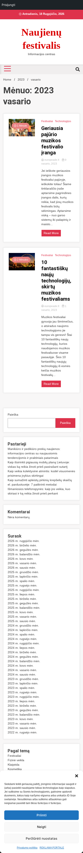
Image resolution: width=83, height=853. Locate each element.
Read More (51, 233)
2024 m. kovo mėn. (21, 665)
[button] (76, 776)
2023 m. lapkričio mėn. (23, 683)
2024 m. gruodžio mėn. (23, 625)
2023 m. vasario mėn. (22, 723)
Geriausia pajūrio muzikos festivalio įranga (52, 140)
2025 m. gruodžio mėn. (23, 572)
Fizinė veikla (16, 760)
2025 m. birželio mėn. (22, 598)
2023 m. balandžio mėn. (24, 714)
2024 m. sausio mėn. (22, 674)
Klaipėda (13, 764)
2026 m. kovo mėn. (21, 558)
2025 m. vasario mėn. (22, 616)
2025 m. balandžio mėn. (24, 607)
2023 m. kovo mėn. (21, 719)
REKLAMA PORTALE (52, 847)
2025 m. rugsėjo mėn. (22, 585)
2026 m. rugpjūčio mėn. (24, 541)
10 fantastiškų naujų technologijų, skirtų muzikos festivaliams (56, 280)
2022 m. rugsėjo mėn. (22, 732)
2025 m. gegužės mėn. (23, 603)
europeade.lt (52, 159)
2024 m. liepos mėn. (21, 647)
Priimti (42, 815)
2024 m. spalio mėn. (21, 634)
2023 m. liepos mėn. (21, 701)
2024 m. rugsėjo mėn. (22, 639)
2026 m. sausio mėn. (22, 567)
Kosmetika (15, 769)
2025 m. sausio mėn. (22, 621)
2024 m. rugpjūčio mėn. (24, 643)
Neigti (41, 827)
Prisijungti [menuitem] (8, 5)
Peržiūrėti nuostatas (41, 838)
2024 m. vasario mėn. (22, 670)
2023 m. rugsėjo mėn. (22, 692)
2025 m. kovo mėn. (21, 612)
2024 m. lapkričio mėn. (23, 630)
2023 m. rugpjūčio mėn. (24, 696)
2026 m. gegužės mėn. (23, 549)
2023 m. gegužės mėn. (23, 710)
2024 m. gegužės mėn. (23, 656)
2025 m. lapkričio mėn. (23, 576)
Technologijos (63, 121)
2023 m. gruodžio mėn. (23, 679)
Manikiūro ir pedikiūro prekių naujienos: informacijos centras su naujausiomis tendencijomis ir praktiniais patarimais (34, 453)
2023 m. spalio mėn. (21, 688)
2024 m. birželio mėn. (22, 652)
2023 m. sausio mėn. (22, 728)
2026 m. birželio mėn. (22, 545)
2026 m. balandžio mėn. (24, 554)
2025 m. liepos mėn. (21, 594)
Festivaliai (47, 121)
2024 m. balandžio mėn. (24, 661)
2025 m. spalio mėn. (21, 581)
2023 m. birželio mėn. (22, 705)
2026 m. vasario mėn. (22, 563)
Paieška (13, 414)
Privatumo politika (27, 847)
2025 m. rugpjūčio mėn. (24, 590)
